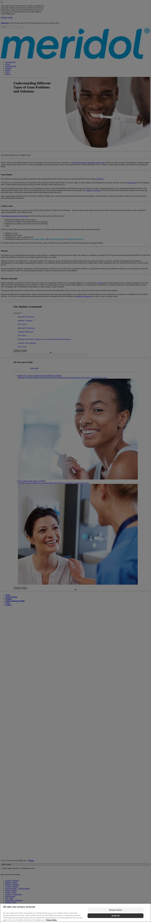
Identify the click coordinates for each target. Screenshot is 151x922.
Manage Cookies (115, 910)
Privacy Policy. (51, 920)
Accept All (116, 916)
